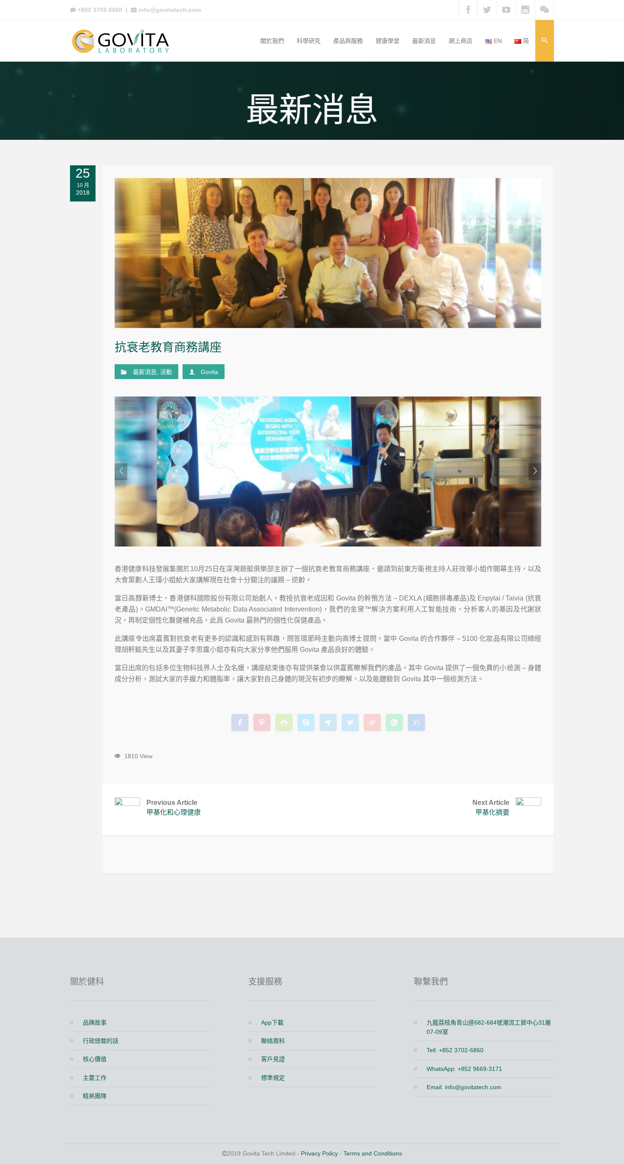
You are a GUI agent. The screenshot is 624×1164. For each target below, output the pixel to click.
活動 (166, 371)
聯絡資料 (273, 1040)
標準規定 (273, 1077)
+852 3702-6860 (100, 9)
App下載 (272, 1022)
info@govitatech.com (169, 9)
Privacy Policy (319, 1153)
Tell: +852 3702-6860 (455, 1050)
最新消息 (145, 371)
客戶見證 (273, 1059)
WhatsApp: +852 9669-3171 (464, 1068)
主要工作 (95, 1077)
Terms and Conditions (372, 1153)
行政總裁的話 (100, 1040)
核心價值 (95, 1059)
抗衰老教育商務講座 (168, 347)
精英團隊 (95, 1096)
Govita (209, 371)
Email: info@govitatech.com (464, 1087)
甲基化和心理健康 (173, 807)
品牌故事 (95, 1022)
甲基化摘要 (490, 807)
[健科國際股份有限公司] (123, 40)
